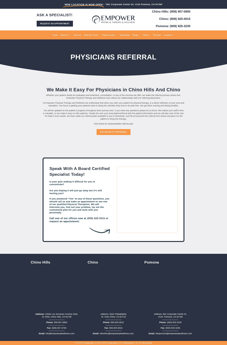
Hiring (145, 35)
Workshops (125, 35)
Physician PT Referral (113, 132)
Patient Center (108, 35)
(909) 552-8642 (128, 343)
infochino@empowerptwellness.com (117, 333)
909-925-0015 (117, 322)
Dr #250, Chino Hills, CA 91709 (56, 317)
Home (55, 35)
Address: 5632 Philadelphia (113, 314)
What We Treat (90, 35)
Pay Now (157, 35)
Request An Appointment (55, 24)
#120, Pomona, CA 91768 (170, 317)
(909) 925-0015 (96, 218)
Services (77, 35)
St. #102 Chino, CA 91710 (113, 317)
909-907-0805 (60, 322)
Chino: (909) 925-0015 (174, 19)
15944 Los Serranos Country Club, (56, 314)
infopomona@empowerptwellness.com (173, 333)
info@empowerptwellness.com (60, 333)
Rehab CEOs (89, 343)
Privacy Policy (113, 343)
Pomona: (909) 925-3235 (173, 26)
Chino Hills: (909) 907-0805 (171, 11)
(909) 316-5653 (147, 343)
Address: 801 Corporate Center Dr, (170, 314)
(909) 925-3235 (174, 322)
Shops (135, 35)
